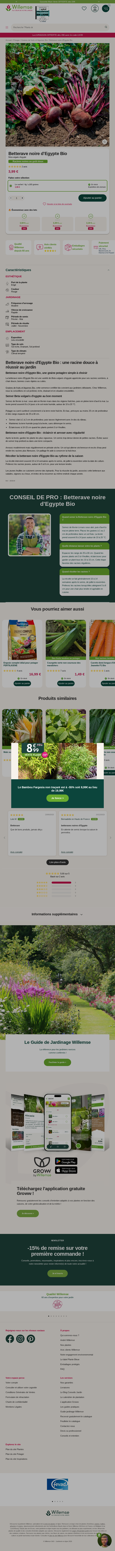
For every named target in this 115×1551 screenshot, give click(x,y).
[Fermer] (99, 747)
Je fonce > (57, 798)
